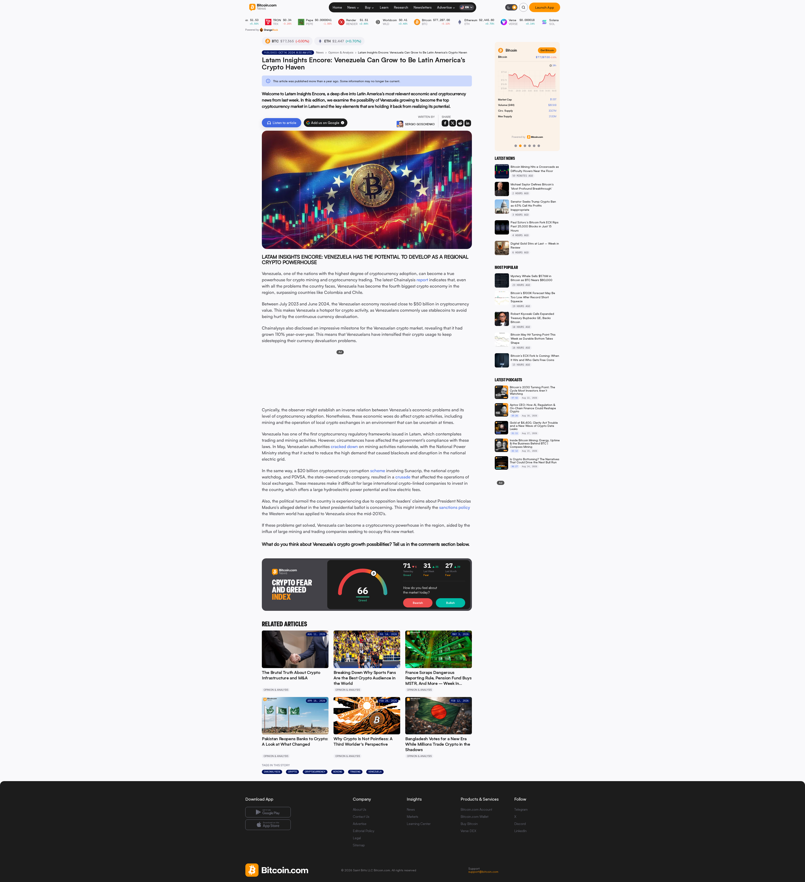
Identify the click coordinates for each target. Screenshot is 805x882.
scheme (377, 470)
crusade (402, 476)
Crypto (292, 771)
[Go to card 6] (539, 146)
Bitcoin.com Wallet (474, 816)
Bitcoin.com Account (476, 809)
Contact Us (361, 816)
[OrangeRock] (269, 30)
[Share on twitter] (452, 123)
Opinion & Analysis (340, 52)
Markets (412, 816)
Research (401, 7)
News (351, 7)
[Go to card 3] (525, 146)
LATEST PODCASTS (508, 379)
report (422, 279)
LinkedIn (520, 831)
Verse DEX (468, 831)
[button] (342, 122)
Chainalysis (272, 771)
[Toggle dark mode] (511, 7)
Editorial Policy (363, 831)
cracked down (344, 446)
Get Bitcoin (547, 50)
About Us (359, 809)
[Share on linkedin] (467, 123)
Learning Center (419, 824)
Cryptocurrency (315, 771)
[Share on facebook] (445, 123)
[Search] (523, 7)
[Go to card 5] (534, 146)
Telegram (521, 809)
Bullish (450, 603)
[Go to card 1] (515, 146)
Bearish (418, 603)
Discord (520, 824)
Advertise (444, 7)
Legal (357, 838)
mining (337, 771)
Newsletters (423, 7)
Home (337, 7)
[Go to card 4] (529, 146)
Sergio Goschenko (420, 124)
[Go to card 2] (520, 146)
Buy (368, 7)
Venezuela (375, 771)
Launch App (544, 7)
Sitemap (359, 845)
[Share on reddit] (460, 123)
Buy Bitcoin (469, 824)
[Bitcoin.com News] (262, 7)
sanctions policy (454, 507)
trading (355, 771)
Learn (384, 7)
